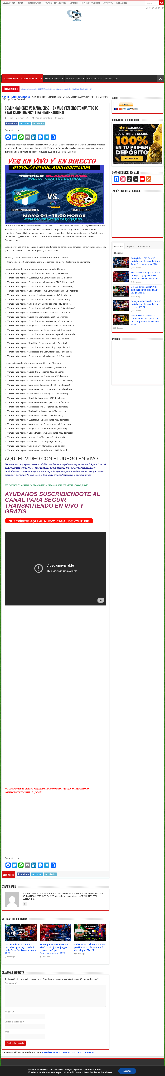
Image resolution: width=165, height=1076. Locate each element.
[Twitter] (152, 8)
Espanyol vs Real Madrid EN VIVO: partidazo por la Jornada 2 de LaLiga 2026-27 (56, 89)
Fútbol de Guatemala (30, 78)
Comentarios (144, 246)
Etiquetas (118, 253)
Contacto (73, 3)
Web (7, 1032)
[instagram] (159, 8)
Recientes (118, 246)
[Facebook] (150, 8)
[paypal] (162, 8)
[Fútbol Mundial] (74, 15)
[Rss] (147, 8)
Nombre (9, 1012)
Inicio (6, 97)
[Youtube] (156, 8)
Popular (130, 246)
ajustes (108, 1072)
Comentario (11, 983)
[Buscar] (161, 2)
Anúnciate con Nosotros (55, 3)
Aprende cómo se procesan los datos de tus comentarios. (68, 1052)
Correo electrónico (14, 1022)
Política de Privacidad (90, 3)
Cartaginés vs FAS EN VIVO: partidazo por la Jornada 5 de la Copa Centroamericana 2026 (20, 949)
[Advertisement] (82, 47)
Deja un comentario (43, 118)
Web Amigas (121, 3)
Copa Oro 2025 (94, 78)
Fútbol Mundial (34, 3)
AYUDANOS (108, 3)
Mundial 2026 (111, 78)
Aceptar (127, 1070)
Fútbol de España (74, 78)
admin (10, 118)
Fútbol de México (53, 78)
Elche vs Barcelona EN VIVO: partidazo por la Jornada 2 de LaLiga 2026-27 (90, 947)
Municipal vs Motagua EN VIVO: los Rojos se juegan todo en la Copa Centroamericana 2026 (54, 949)
